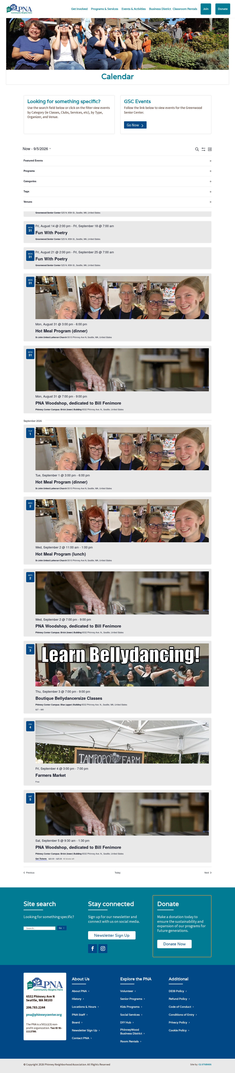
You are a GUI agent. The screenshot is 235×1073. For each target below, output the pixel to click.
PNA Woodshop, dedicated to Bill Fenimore (78, 403)
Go (60, 927)
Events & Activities (134, 9)
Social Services (130, 1014)
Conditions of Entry (181, 1014)
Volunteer (126, 991)
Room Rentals (129, 1041)
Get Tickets (41, 858)
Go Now (133, 125)
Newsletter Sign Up (112, 935)
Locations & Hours (84, 1007)
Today (117, 872)
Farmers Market (50, 775)
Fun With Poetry (51, 232)
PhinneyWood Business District (131, 1031)
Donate (223, 9)
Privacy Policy (178, 1022)
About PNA (79, 991)
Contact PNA (80, 1038)
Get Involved (79, 9)
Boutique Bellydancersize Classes (68, 698)
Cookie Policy (178, 1030)
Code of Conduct (180, 1007)
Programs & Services (104, 9)
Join (206, 9)
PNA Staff (78, 1014)
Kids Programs (130, 1007)
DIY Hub (125, 1022)
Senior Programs (131, 999)
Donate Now (174, 944)
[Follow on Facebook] (92, 948)
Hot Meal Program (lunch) (60, 554)
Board (76, 1022)
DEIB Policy (176, 991)
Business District (160, 9)
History (76, 999)
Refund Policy (178, 999)
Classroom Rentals (185, 9)
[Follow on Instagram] (102, 948)
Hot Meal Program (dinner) (61, 331)
